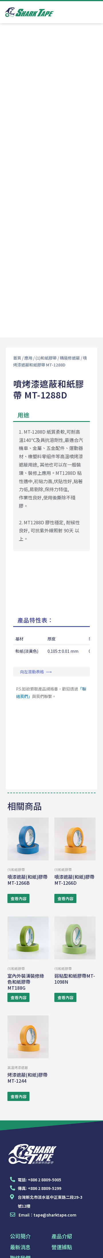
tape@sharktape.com (54, 1215)
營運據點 (62, 1247)
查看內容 (19, 898)
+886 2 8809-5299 (44, 1188)
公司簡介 (20, 1236)
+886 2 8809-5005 (44, 1179)
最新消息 (20, 1247)
